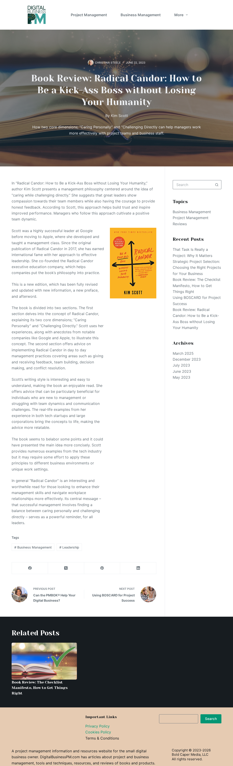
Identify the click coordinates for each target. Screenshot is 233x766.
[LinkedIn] (138, 568)
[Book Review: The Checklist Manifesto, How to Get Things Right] (44, 661)
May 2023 (181, 377)
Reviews (180, 224)
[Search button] (216, 184)
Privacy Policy (97, 726)
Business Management (141, 15)
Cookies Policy (98, 732)
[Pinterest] (102, 568)
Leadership (69, 547)
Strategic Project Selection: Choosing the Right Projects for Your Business (197, 267)
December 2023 (187, 359)
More (178, 15)
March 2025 (183, 353)
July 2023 (181, 365)
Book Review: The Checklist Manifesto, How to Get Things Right (196, 285)
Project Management (89, 15)
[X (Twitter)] (66, 568)
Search (211, 719)
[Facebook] (30, 568)
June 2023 (182, 371)
